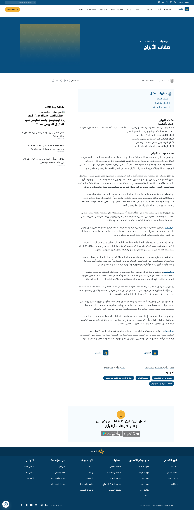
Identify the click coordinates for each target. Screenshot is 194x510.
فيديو (147, 495)
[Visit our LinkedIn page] (159, 2)
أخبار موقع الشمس (139, 460)
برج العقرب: (168, 272)
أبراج (139, 41)
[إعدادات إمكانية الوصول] (5, 504)
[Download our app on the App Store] (131, 434)
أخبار (159, 9)
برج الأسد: (169, 227)
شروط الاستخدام (58, 484)
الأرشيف (30, 478)
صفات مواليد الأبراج (159, 107)
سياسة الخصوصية (58, 478)
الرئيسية (167, 9)
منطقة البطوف (115, 490)
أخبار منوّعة (87, 460)
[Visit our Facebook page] (175, 2)
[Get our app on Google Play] (111, 434)
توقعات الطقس (86, 490)
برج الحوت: (169, 331)
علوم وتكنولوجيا (117, 9)
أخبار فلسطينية (143, 466)
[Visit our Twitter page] (167, 2)
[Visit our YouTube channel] (163, 2)
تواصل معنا (29, 472)
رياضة (129, 9)
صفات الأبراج (162, 99)
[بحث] (34, 2)
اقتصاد (137, 9)
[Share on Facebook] (65, 80)
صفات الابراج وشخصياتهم (162, 383)
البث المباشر (11, 9)
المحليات (116, 460)
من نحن (62, 466)
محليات (149, 9)
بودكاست (174, 484)
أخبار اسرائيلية (144, 472)
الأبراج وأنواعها (161, 103)
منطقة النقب (115, 478)
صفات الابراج (143, 377)
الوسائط (92, 9)
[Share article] (69, 80)
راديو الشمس (171, 460)
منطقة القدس (115, 466)
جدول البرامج (172, 478)
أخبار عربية (145, 478)
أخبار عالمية (145, 484)
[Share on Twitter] (62, 80)
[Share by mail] (58, 80)
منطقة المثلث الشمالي (112, 484)
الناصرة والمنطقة (114, 472)
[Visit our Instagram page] (171, 2)
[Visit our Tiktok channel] (156, 2)
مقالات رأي (144, 490)
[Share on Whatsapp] (54, 80)
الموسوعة (103, 9)
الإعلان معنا (29, 466)
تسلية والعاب (150, 41)
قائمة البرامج (172, 472)
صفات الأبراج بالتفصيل (163, 377)
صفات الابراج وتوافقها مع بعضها (119, 377)
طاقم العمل (60, 472)
